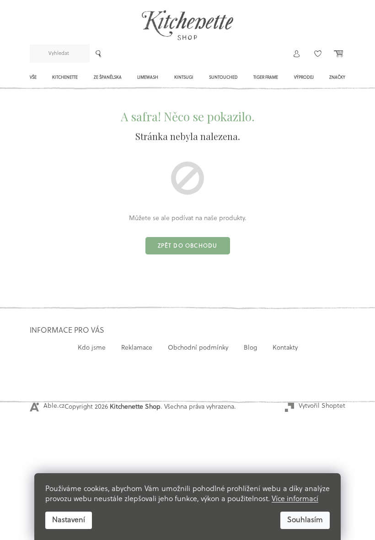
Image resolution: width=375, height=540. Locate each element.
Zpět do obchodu (188, 246)
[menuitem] (33, 80)
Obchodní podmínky (198, 348)
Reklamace (136, 348)
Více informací (295, 499)
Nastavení (68, 520)
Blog (250, 348)
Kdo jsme (92, 348)
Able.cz (53, 406)
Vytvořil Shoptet (322, 406)
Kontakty (285, 348)
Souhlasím (305, 520)
